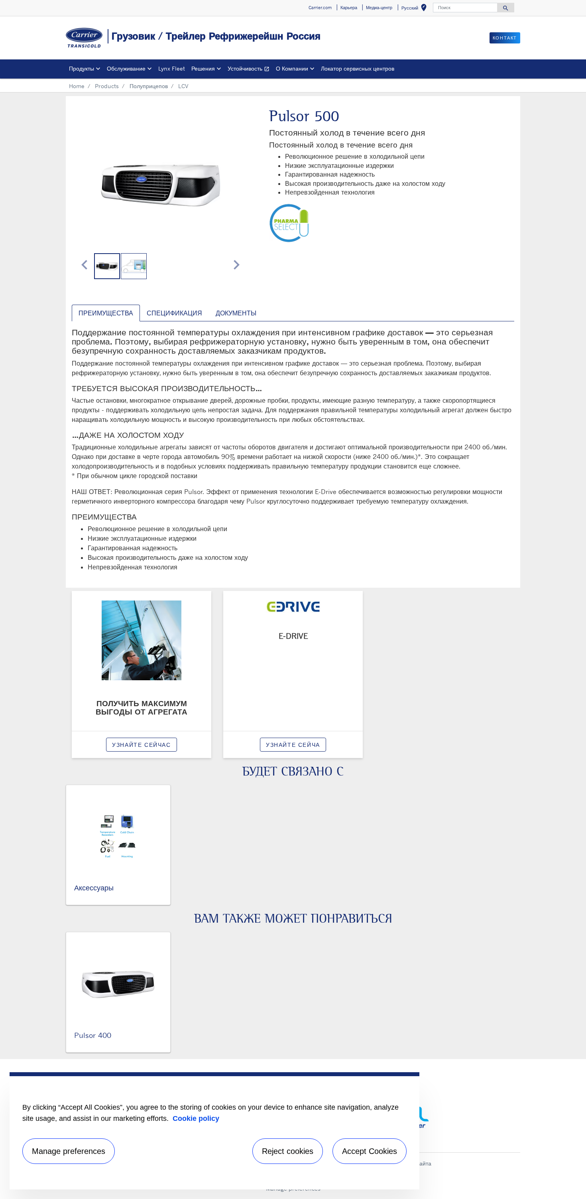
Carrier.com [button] (320, 7)
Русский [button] (415, 9)
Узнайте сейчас (141, 744)
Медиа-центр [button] (379, 7)
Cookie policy (196, 1118)
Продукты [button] (81, 68)
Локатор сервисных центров (357, 68)
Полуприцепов (149, 86)
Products (107, 86)
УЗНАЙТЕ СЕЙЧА (293, 744)
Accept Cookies (369, 1151)
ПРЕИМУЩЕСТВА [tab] (106, 313)
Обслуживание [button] (126, 68)
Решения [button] (203, 68)
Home (77, 86)
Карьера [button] (348, 7)
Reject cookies (287, 1151)
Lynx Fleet (171, 68)
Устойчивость (250, 69)
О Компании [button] (292, 68)
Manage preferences (68, 1151)
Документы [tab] (236, 313)
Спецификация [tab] (174, 313)
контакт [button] (505, 38)
